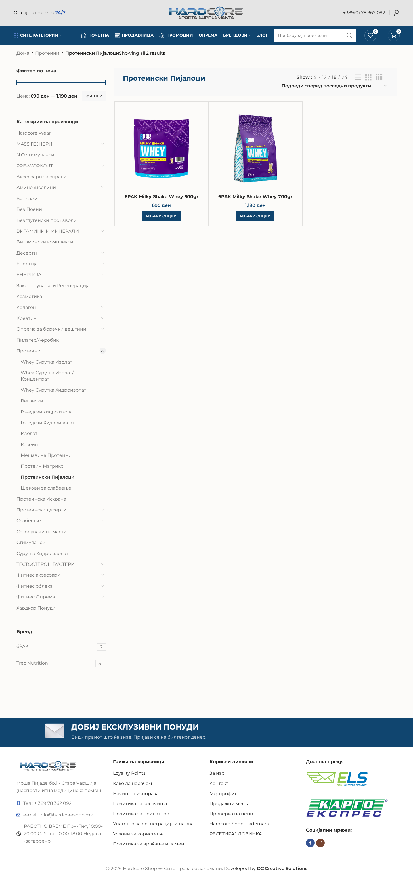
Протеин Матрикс (42, 466)
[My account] (396, 12)
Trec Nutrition (59, 663)
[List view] (358, 77)
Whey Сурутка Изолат (46, 362)
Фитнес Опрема (35, 597)
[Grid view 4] (379, 77)
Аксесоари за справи (41, 176)
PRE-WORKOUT (34, 166)
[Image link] (48, 765)
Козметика (29, 296)
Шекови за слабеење (46, 488)
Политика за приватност (142, 813)
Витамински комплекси (44, 242)
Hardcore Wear (33, 133)
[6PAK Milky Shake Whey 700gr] (255, 148)
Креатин (26, 318)
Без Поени (29, 209)
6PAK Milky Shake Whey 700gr (255, 196)
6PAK (59, 647)
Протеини (47, 53)
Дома (22, 53)
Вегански (32, 401)
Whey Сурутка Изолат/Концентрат (47, 376)
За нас (216, 773)
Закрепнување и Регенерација (53, 285)
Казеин (29, 444)
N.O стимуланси (35, 154)
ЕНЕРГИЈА (28, 274)
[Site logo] (206, 12)
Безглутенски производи (46, 220)
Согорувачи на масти (41, 531)
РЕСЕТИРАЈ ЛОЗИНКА (235, 834)
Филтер (94, 96)
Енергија (27, 263)
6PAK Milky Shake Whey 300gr (161, 196)
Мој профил (223, 793)
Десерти (26, 253)
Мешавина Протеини (46, 455)
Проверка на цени (231, 813)
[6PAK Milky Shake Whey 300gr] (161, 148)
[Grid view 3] (368, 77)
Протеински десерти (41, 509)
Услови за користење (138, 834)
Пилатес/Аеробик (37, 340)
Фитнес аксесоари (38, 575)
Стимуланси (30, 542)
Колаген (26, 307)
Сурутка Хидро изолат (42, 553)
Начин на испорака (136, 793)
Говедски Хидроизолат (47, 422)
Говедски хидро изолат (48, 412)
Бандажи (27, 198)
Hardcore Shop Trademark (239, 823)
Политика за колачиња (140, 803)
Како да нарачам (132, 783)
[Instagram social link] (320, 843)
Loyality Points (129, 773)
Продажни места (229, 803)
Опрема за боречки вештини (51, 329)
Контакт (218, 783)
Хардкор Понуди (36, 608)
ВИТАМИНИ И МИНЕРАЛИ (47, 231)
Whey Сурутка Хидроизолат (53, 390)
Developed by (265, 868)
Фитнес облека (34, 586)
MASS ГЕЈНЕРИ (34, 144)
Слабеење (28, 520)
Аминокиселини (36, 187)
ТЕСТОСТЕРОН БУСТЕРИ (45, 564)
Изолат (29, 433)
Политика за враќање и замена (150, 844)
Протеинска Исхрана (41, 499)
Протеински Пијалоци (47, 477)
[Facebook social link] (310, 843)
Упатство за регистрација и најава (153, 823)
